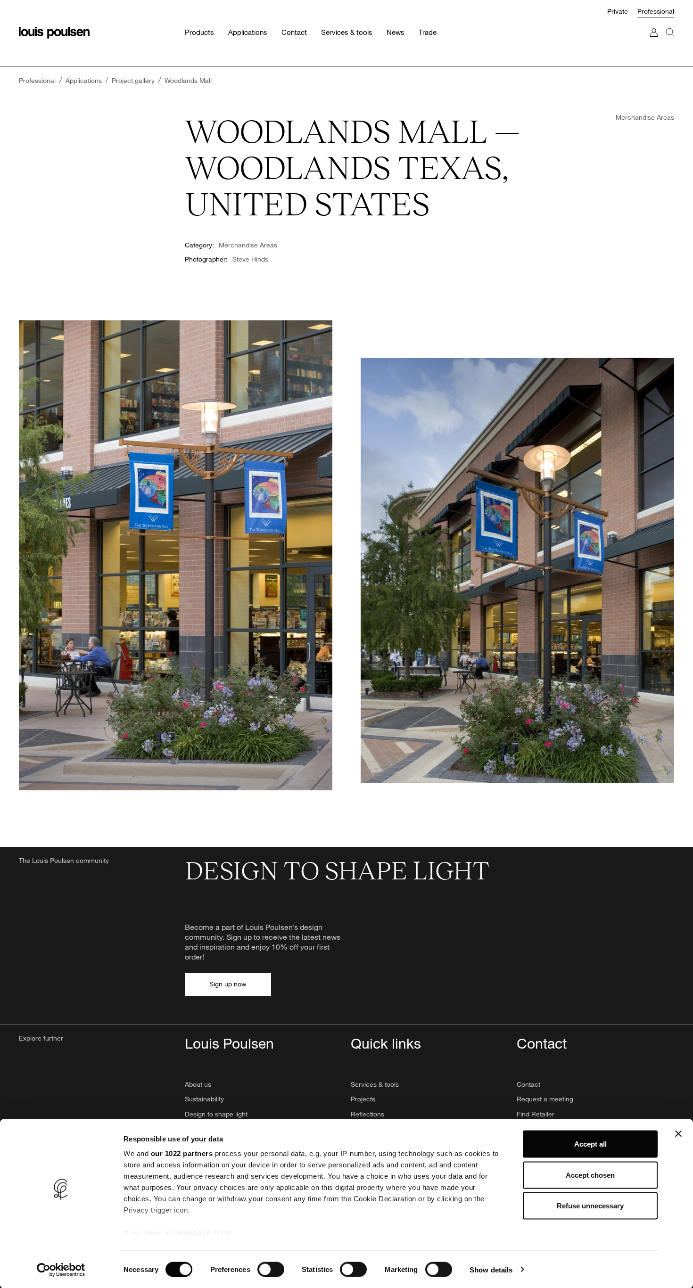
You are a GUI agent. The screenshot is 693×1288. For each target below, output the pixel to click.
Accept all (590, 1144)
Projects (363, 1099)
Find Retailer (535, 1114)
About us (198, 1084)
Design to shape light (216, 1114)
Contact (528, 1084)
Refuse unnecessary (590, 1206)
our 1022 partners (182, 1153)
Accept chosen (590, 1175)
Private (617, 11)
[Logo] (54, 33)
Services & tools (375, 1084)
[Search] (670, 42)
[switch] (270, 1269)
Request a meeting (545, 1099)
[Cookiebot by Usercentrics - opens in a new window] (61, 1270)
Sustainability (204, 1099)
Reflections (367, 1114)
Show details (491, 1269)
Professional (655, 11)
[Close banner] (678, 1134)
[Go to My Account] (654, 42)
